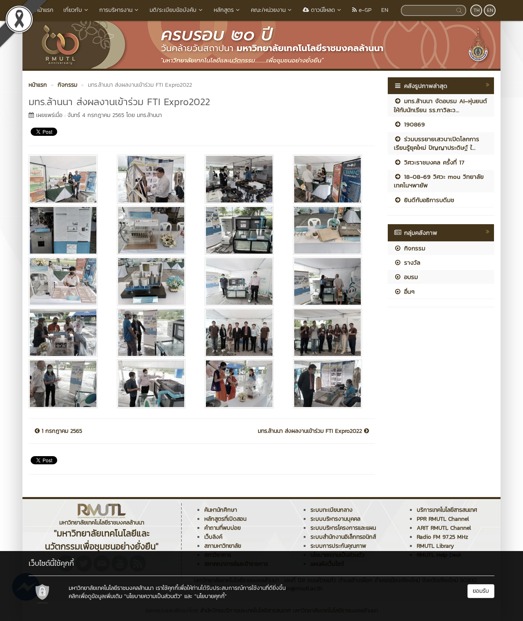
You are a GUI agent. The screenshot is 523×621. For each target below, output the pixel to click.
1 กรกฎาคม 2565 (61, 431)
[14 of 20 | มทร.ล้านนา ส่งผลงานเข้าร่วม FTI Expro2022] (155, 332)
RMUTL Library (435, 546)
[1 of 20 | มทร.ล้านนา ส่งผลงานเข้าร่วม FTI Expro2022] (67, 179)
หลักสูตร (224, 10)
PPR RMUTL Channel (443, 519)
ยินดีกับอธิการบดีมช (428, 200)
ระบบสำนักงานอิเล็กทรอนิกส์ (343, 537)
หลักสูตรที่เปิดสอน (225, 519)
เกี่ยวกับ (72, 10)
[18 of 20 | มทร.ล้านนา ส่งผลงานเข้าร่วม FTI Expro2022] (155, 383)
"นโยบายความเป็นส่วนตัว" (153, 596)
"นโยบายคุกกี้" (210, 596)
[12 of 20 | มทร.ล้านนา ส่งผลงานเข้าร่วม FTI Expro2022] (331, 281)
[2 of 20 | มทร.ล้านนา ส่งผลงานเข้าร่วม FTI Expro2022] (155, 179)
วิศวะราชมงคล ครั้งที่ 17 (433, 162)
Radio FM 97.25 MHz (442, 537)
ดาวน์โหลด (322, 10)
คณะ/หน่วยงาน (268, 10)
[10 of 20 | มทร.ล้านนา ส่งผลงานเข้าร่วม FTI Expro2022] (155, 281)
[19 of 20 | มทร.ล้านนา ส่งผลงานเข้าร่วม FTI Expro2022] (243, 383)
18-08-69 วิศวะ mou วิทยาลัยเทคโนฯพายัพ (439, 181)
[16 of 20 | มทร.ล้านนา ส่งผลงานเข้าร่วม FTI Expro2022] (331, 332)
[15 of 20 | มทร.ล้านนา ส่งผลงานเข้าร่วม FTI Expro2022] (243, 332)
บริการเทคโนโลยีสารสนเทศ (447, 510)
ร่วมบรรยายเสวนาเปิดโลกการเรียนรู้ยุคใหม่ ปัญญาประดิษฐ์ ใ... (436, 143)
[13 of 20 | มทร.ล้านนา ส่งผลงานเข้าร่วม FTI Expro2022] (67, 332)
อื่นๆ (408, 291)
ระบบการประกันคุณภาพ (338, 546)
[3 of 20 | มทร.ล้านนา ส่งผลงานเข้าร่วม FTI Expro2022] (243, 179)
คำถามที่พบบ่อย (222, 528)
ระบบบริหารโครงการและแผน (343, 528)
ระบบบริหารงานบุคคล (335, 519)
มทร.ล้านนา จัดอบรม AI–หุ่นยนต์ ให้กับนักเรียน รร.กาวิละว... (440, 105)
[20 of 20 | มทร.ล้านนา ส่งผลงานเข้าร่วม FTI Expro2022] (331, 383)
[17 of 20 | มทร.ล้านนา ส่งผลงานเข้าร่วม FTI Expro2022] (67, 383)
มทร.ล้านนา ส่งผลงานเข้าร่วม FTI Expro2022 (311, 431)
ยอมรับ (481, 591)
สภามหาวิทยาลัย (222, 546)
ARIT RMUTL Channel (444, 528)
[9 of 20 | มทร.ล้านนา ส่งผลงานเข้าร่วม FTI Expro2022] (67, 281)
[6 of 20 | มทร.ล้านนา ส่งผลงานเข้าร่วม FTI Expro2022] (155, 230)
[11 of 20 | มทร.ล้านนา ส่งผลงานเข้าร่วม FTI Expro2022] (243, 281)
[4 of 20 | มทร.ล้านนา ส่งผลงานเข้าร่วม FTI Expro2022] (331, 179)
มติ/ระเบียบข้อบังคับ (173, 10)
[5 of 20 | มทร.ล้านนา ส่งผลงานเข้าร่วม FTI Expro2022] (67, 230)
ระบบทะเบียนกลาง (332, 510)
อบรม (410, 276)
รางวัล (411, 262)
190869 (413, 124)
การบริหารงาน (115, 10)
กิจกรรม (413, 248)
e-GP (364, 10)
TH (477, 10)
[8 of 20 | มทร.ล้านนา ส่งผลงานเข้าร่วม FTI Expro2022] (331, 230)
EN (384, 10)
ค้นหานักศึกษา (220, 510)
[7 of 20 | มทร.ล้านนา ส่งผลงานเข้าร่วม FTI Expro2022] (243, 230)
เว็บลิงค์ (213, 537)
